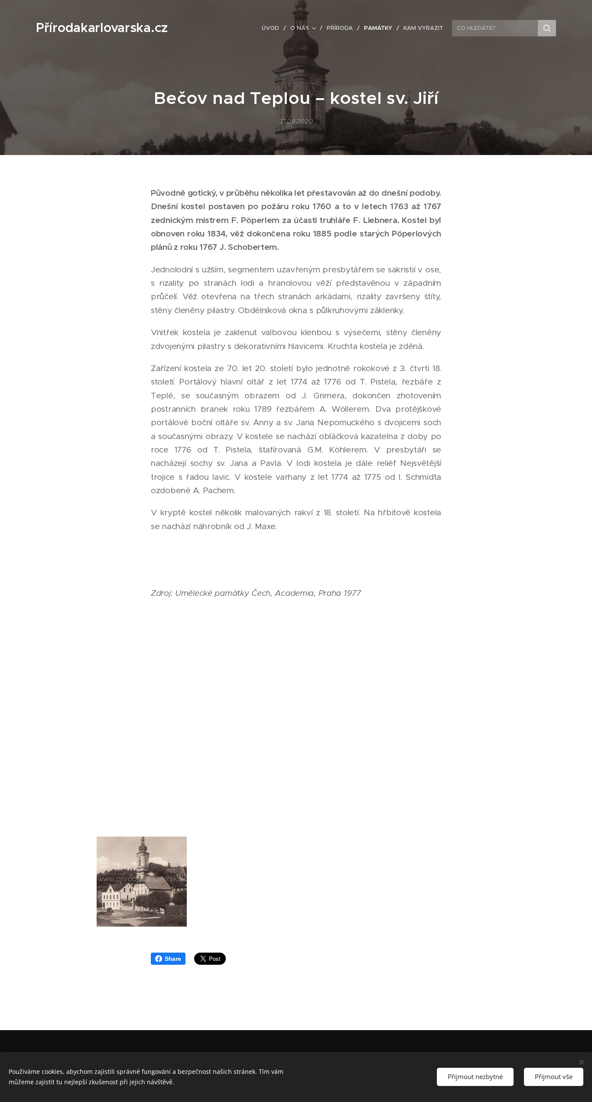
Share (173, 958)
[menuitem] (273, 28)
